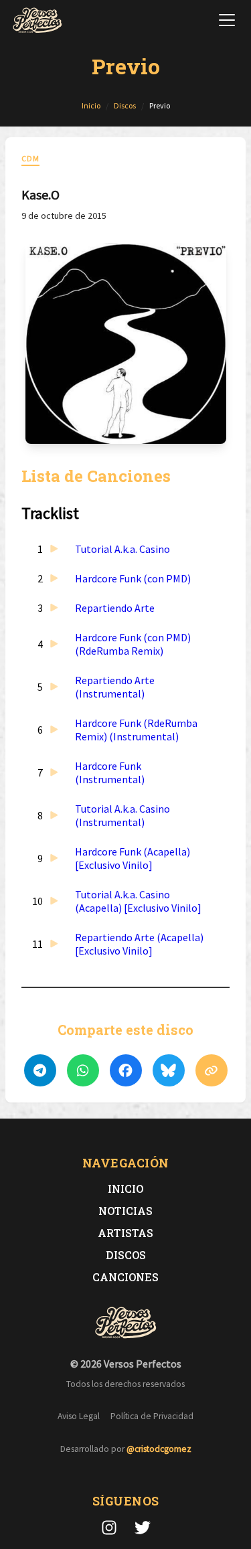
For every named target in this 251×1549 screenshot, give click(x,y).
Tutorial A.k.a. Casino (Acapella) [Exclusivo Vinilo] (138, 901)
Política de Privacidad (151, 1416)
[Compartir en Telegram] (40, 1070)
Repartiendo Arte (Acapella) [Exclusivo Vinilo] (139, 943)
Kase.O (40, 194)
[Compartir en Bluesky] (169, 1070)
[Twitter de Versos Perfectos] (143, 1528)
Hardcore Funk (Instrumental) (110, 772)
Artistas (125, 1233)
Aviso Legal (79, 1416)
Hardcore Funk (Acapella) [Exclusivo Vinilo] (132, 858)
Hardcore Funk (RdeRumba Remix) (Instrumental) (136, 729)
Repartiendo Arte (115, 608)
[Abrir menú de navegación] (227, 20)
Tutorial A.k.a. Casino (122, 549)
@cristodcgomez (159, 1449)
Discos (126, 1255)
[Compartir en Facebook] (126, 1070)
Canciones (125, 1277)
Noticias (125, 1211)
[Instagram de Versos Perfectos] (109, 1528)
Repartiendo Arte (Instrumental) (115, 686)
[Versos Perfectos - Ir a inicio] (37, 20)
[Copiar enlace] (211, 1070)
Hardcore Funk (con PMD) (133, 578)
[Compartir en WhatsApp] (83, 1070)
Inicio (125, 1188)
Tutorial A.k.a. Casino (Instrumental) (122, 815)
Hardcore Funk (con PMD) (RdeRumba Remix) (133, 644)
